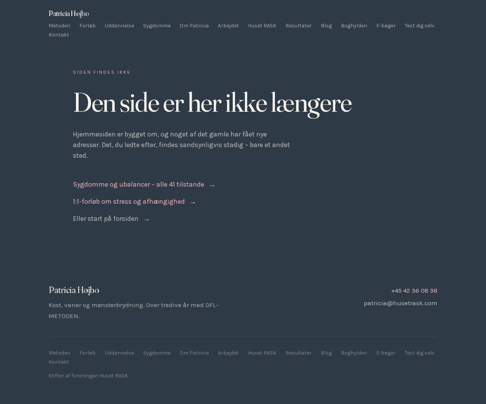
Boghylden (354, 25)
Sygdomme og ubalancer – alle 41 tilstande (144, 184)
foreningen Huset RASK (99, 375)
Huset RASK (262, 25)
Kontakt (59, 35)
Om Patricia (194, 25)
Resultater (299, 25)
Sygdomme (156, 25)
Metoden (59, 25)
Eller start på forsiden (111, 218)
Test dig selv (419, 25)
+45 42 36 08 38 (414, 290)
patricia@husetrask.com (400, 303)
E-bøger (386, 25)
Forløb (87, 25)
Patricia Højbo (68, 13)
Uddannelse (119, 25)
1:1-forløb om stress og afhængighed (134, 201)
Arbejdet (228, 25)
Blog (326, 25)
